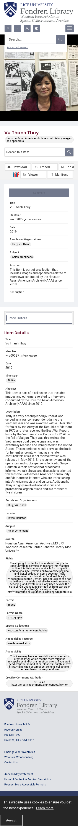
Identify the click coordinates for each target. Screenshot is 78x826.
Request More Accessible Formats (25, 784)
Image (11, 604)
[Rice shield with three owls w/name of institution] (38, 12)
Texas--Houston (17, 518)
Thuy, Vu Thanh (21, 244)
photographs (15, 617)
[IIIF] (15, 174)
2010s (11, 380)
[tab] (39, 193)
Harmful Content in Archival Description (28, 779)
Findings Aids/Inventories (19, 752)
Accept (11, 820)
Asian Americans (22, 257)
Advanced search (17, 47)
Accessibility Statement (18, 774)
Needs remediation (19, 643)
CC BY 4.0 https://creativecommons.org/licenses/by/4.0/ (39, 683)
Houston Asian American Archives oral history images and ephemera (39, 140)
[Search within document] (69, 152)
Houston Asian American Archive (27, 630)
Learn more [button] (45, 808)
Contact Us (11, 762)
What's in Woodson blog (18, 757)
